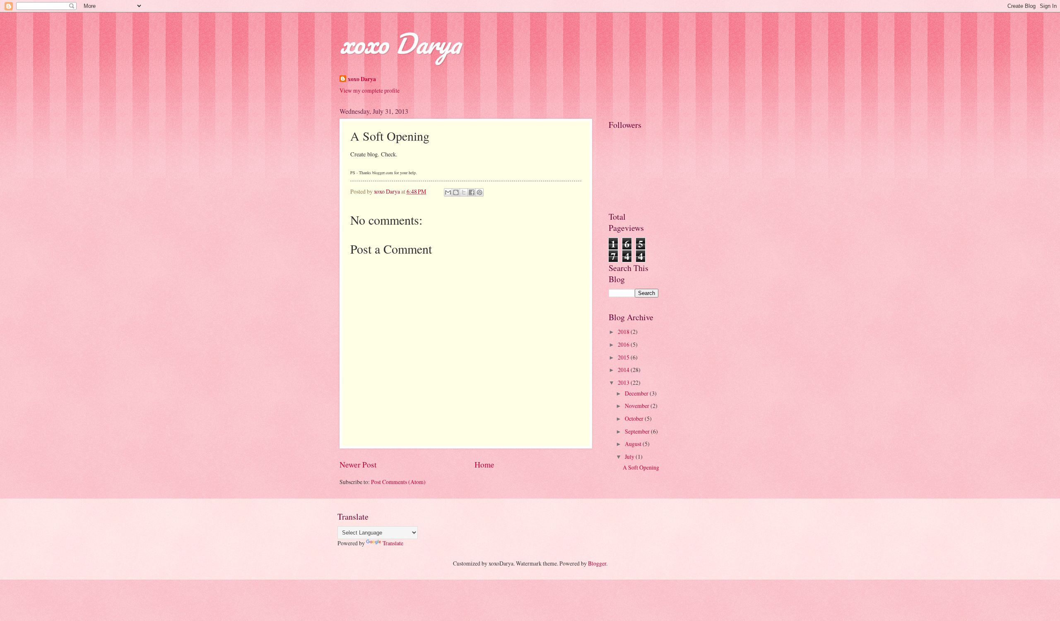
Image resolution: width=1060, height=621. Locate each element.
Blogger (597, 563)
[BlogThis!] (456, 192)
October (635, 418)
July (630, 456)
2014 (624, 370)
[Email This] (448, 192)
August (634, 444)
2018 (624, 332)
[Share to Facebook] (471, 192)
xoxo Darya (400, 43)
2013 (624, 382)
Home (484, 464)
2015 (624, 357)
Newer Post (358, 464)
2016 (624, 344)
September (638, 431)
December (637, 393)
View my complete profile (370, 90)
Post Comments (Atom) (398, 482)
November (637, 406)
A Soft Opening (641, 467)
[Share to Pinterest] (479, 192)
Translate (393, 543)
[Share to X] (464, 192)
